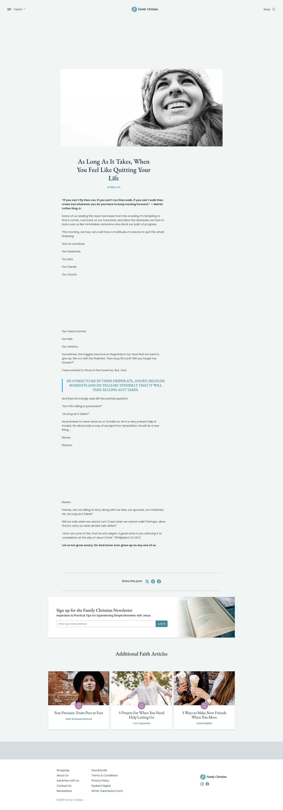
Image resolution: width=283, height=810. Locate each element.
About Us (63, 775)
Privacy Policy (100, 780)
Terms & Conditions (105, 775)
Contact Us (64, 786)
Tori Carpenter (141, 723)
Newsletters (64, 791)
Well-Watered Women (78, 719)
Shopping (63, 770)
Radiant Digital (101, 786)
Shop (267, 9)
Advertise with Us (68, 780)
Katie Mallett (204, 723)
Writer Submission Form (107, 791)
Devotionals (99, 770)
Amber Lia (113, 187)
